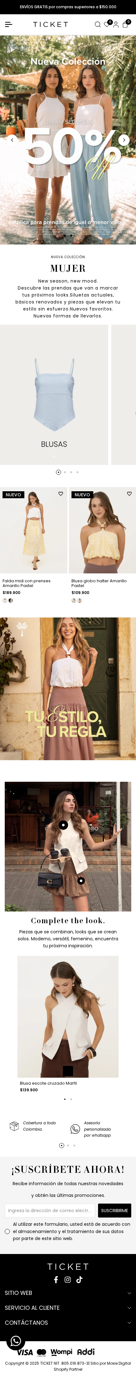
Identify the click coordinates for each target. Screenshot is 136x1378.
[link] (68, 688)
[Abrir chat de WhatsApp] (15, 1340)
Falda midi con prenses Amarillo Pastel (27, 583)
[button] (61, 494)
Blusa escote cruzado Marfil (48, 1083)
